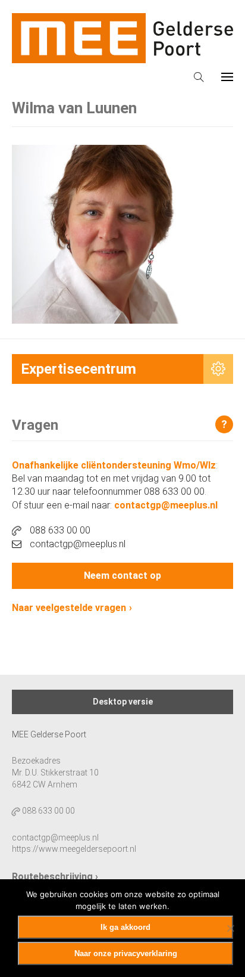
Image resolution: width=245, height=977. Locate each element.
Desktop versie (123, 701)
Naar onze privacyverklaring (125, 953)
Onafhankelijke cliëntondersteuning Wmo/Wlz (114, 465)
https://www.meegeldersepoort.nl (74, 849)
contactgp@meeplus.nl (166, 505)
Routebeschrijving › (55, 876)
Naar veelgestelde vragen (69, 607)
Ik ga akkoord (125, 927)
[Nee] (230, 928)
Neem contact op (122, 575)
